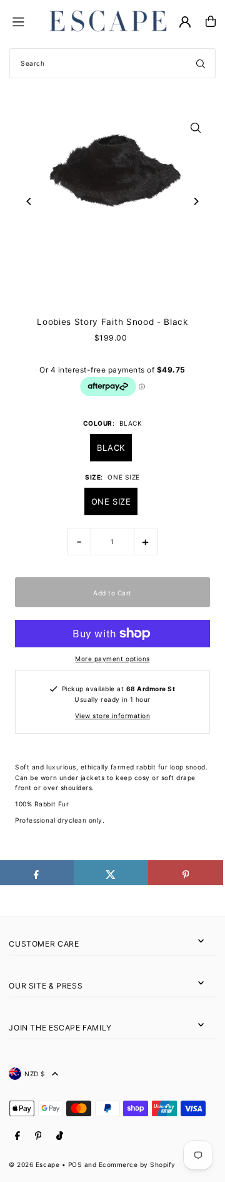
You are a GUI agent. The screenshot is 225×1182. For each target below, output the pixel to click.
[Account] (185, 22)
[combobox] (112, 63)
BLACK (111, 448)
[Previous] (29, 201)
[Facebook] (17, 1136)
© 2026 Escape (34, 1164)
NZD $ (35, 1073)
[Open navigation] (26, 21)
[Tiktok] (59, 1136)
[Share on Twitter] (111, 872)
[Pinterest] (38, 1136)
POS (75, 1164)
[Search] (201, 63)
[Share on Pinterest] (185, 872)
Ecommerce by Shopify (137, 1164)
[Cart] (211, 21)
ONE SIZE (111, 501)
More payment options (112, 658)
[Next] (196, 201)
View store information (112, 715)
